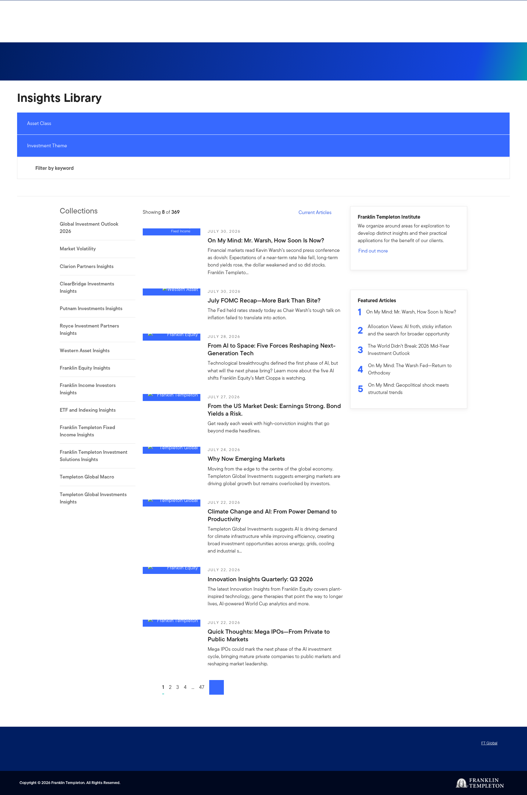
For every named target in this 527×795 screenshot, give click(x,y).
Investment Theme (47, 145)
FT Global (489, 743)
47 (201, 687)
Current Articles (315, 212)
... (193, 687)
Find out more (373, 250)
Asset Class (39, 123)
